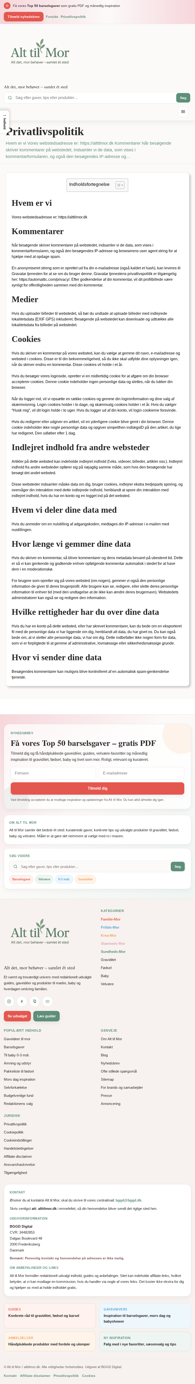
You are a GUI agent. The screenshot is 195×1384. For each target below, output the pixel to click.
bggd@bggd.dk (128, 1200)
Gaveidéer (85, 879)
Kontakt (107, 1047)
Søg (183, 98)
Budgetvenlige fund (18, 1095)
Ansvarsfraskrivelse (19, 1164)
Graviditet (108, 960)
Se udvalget (17, 1016)
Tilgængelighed (15, 1173)
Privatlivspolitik (73, 17)
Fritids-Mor (110, 927)
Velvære (44, 879)
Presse (106, 1095)
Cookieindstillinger (18, 1140)
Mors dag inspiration (19, 1079)
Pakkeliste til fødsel (19, 1071)
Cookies (88, 1376)
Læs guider (46, 1016)
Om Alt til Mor (111, 1039)
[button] (4, 122)
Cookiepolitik (14, 1132)
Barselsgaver (14, 1047)
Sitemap (107, 1079)
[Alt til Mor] (42, 933)
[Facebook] (22, 1001)
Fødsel (106, 968)
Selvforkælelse (15, 1087)
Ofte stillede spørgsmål (119, 1071)
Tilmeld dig (97, 788)
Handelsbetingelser (19, 1148)
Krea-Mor (109, 935)
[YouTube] (47, 1001)
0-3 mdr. (64, 879)
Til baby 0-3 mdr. (16, 1055)
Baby (105, 976)
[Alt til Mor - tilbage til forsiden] (42, 53)
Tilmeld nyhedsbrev (24, 17)
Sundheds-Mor (113, 952)
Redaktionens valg (18, 1104)
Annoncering (110, 1104)
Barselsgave (21, 879)
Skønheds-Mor (113, 943)
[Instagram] (9, 1001)
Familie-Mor (111, 919)
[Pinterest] (34, 1001)
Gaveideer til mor (17, 1039)
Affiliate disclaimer (18, 1156)
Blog (104, 1055)
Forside (52, 17)
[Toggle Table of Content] (117, 185)
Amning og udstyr (17, 1063)
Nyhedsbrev (110, 1063)
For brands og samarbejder (122, 1087)
